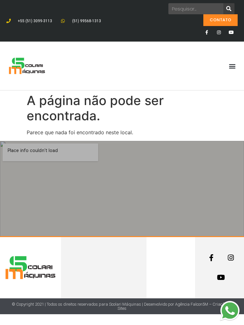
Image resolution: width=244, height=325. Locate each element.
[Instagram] (219, 32)
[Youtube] (231, 32)
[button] (232, 66)
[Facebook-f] (206, 32)
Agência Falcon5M (191, 304)
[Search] (228, 8)
